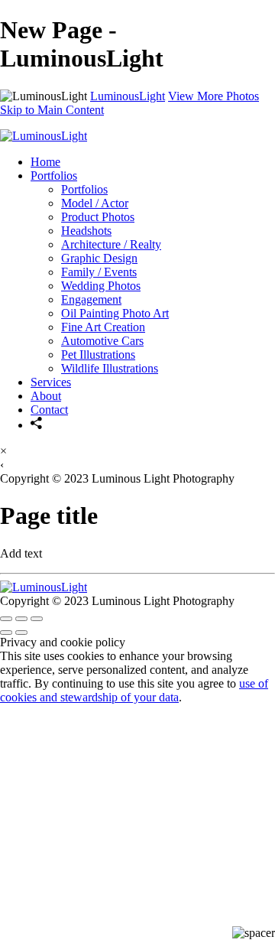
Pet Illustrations (98, 354)
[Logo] (43, 135)
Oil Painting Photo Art (115, 313)
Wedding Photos (101, 285)
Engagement (91, 299)
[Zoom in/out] (37, 618)
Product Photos (97, 216)
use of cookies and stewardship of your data (134, 690)
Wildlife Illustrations (109, 368)
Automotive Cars (102, 340)
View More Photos (213, 95)
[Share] (37, 424)
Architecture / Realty (111, 244)
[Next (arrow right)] (21, 632)
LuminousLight (127, 95)
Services (51, 382)
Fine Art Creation (103, 326)
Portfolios (54, 175)
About (46, 395)
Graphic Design (99, 258)
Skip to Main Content (52, 109)
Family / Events (99, 271)
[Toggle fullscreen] (21, 618)
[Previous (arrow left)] (6, 632)
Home (45, 161)
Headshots (86, 230)
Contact (49, 409)
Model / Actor (94, 203)
